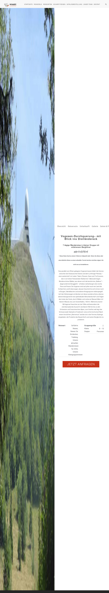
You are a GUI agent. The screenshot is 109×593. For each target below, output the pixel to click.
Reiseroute (73, 226)
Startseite (28, 4)
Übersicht (61, 226)
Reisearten (47, 4)
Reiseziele (38, 4)
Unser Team (87, 4)
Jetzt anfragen (81, 364)
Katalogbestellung (74, 4)
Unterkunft (85, 226)
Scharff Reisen (59, 4)
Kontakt (97, 4)
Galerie (95, 226)
